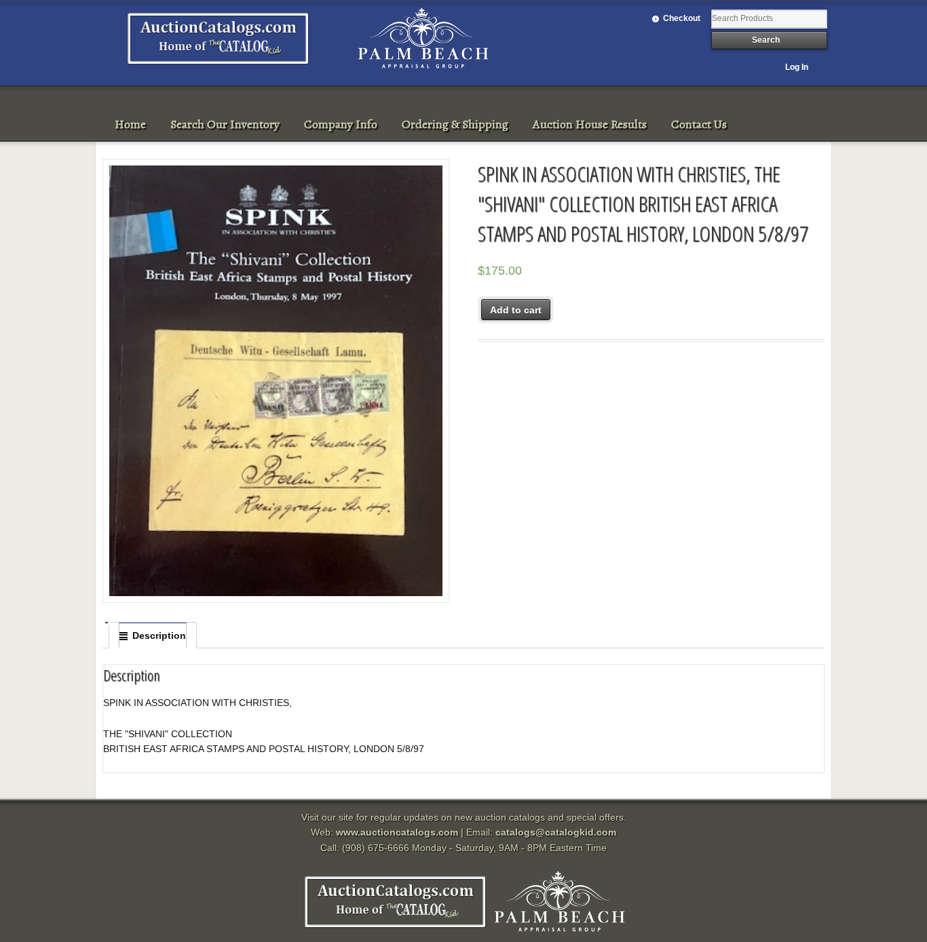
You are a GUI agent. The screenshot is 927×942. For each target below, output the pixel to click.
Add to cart (516, 310)
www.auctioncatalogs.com (397, 832)
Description (159, 635)
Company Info (340, 124)
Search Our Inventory (225, 124)
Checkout (681, 18)
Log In (796, 67)
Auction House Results (590, 124)
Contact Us (699, 124)
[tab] (153, 635)
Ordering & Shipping (455, 124)
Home (130, 124)
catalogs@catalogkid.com (555, 832)
